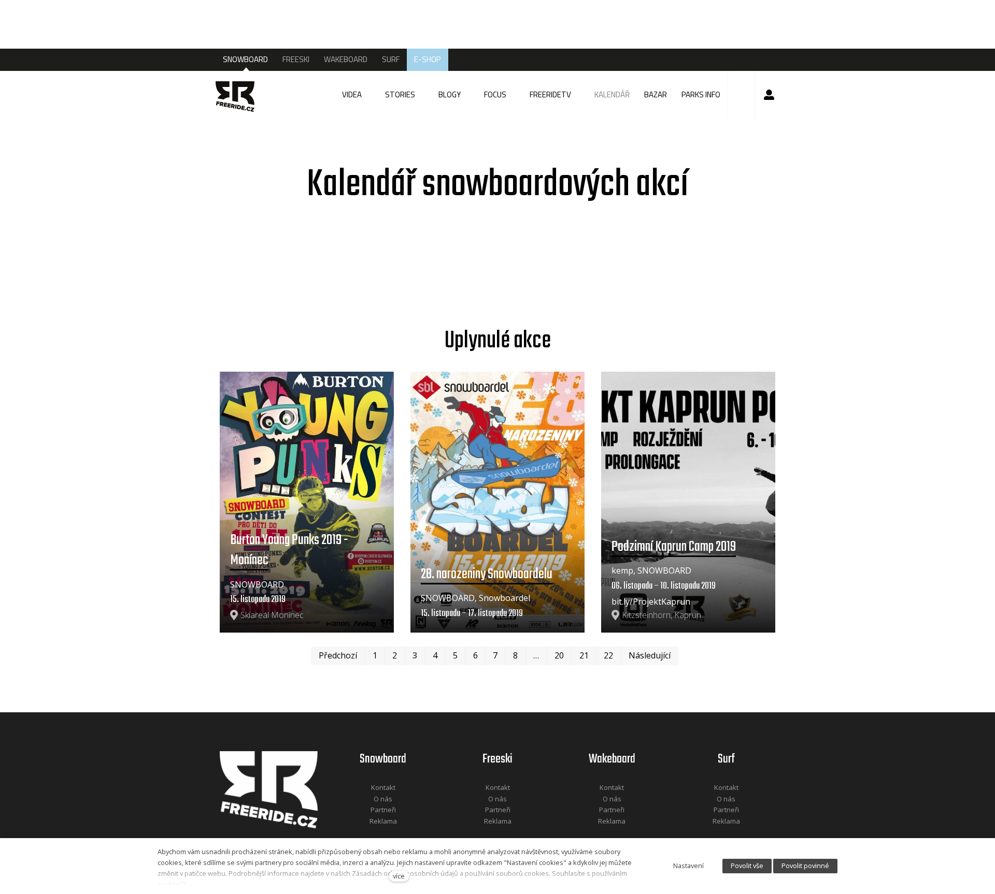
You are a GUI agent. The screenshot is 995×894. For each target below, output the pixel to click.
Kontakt (383, 787)
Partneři (383, 809)
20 (559, 655)
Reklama (383, 821)
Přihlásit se (769, 94)
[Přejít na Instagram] (397, 835)
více (399, 876)
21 (584, 655)
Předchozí (338, 655)
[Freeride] (239, 95)
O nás (383, 798)
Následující (650, 655)
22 (608, 655)
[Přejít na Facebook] (370, 835)
